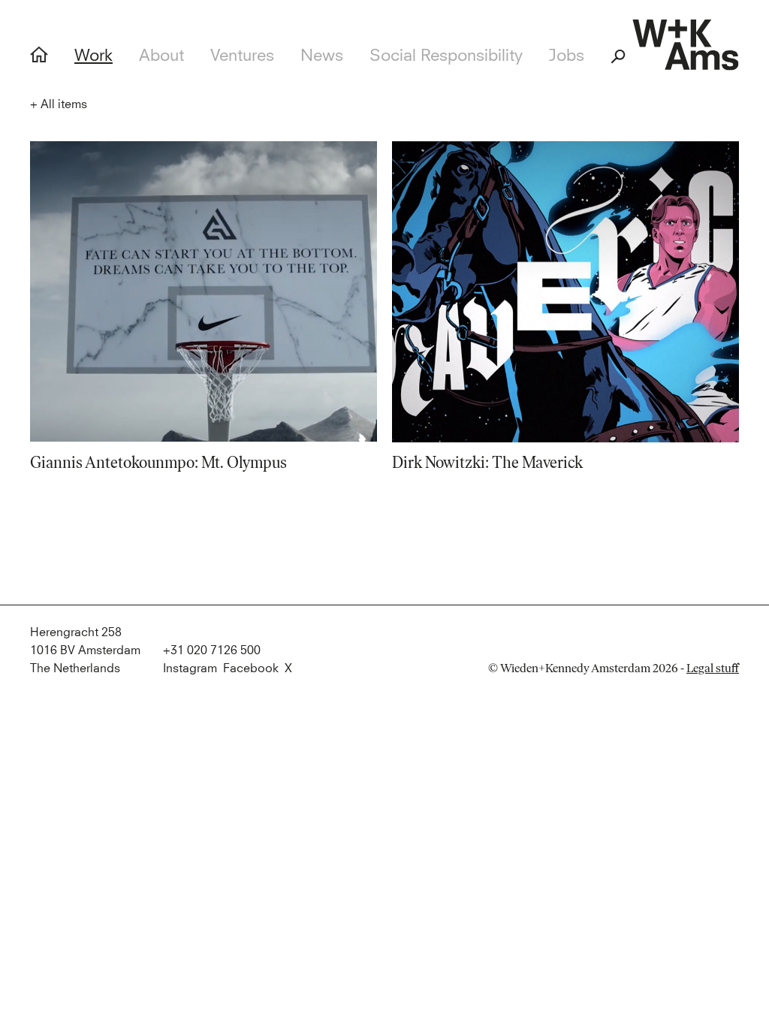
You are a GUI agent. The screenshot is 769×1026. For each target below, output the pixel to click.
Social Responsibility (446, 56)
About (161, 56)
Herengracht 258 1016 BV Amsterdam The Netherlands (85, 650)
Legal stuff (712, 668)
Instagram (190, 668)
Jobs (566, 56)
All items (58, 104)
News (321, 56)
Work (93, 56)
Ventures (242, 56)
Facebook (251, 668)
